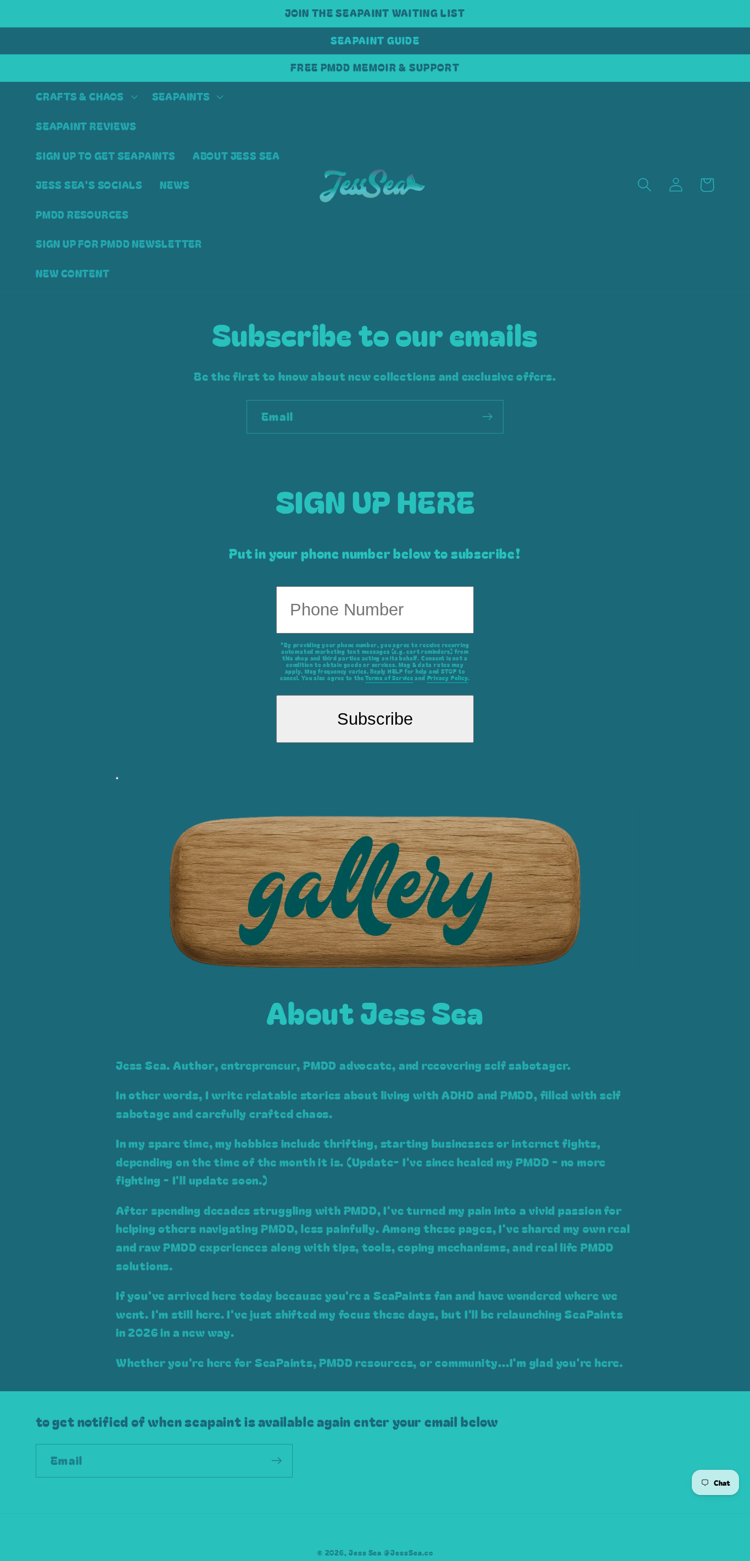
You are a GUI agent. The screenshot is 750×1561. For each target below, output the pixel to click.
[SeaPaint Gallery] (375, 944)
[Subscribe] (487, 417)
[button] (85, 97)
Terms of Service (389, 678)
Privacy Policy (447, 678)
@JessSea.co (408, 1552)
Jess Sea (365, 1552)
